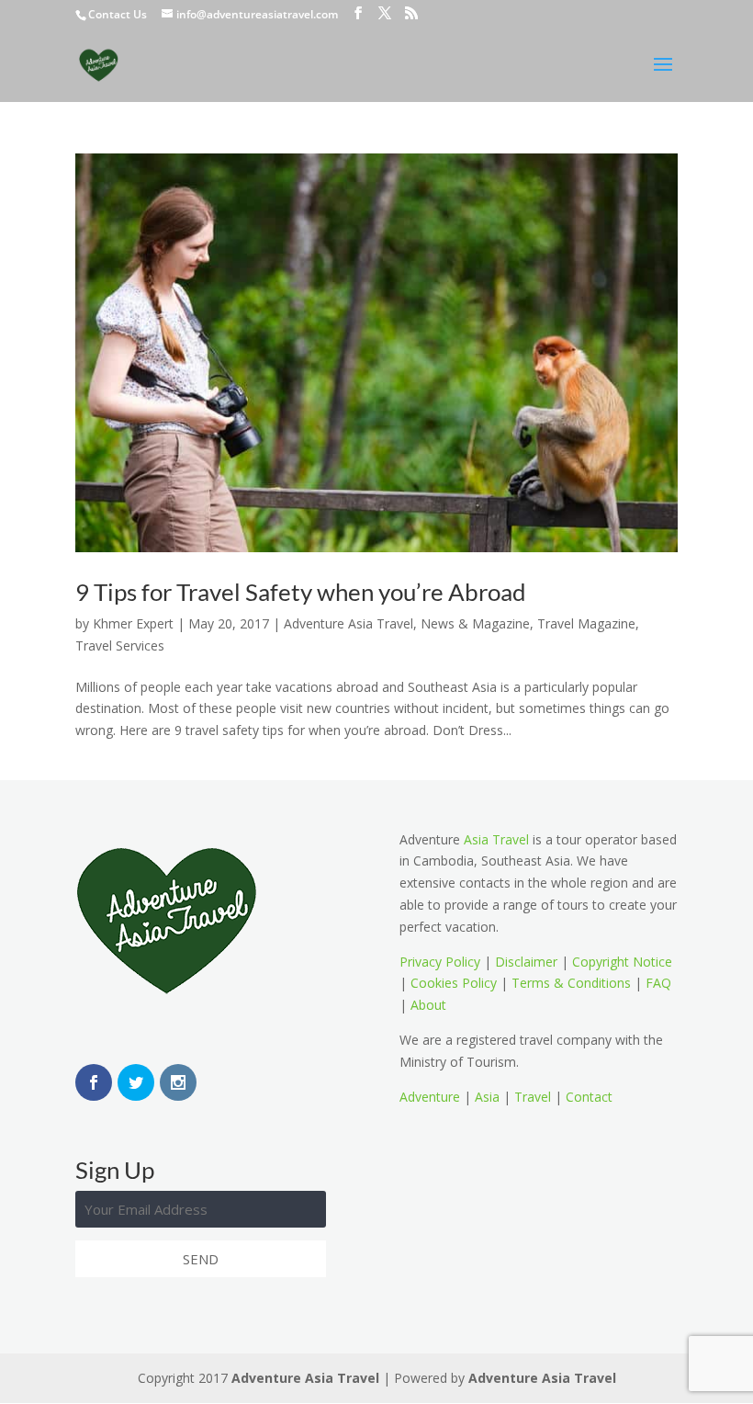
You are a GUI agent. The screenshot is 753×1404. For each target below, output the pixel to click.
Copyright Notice (622, 961)
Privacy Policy (439, 961)
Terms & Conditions (571, 982)
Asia (487, 1096)
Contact (589, 1096)
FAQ (658, 982)
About (428, 1004)
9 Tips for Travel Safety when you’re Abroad (300, 591)
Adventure (429, 1096)
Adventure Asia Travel (348, 623)
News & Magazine (475, 623)
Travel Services (119, 645)
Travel (532, 1096)
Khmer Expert (133, 623)
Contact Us (117, 14)
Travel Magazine (586, 623)
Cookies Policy (453, 982)
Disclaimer (526, 961)
